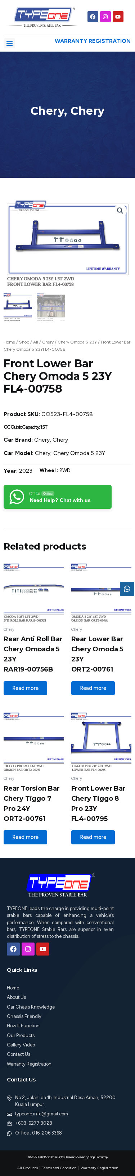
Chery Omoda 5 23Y (77, 342)
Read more (25, 688)
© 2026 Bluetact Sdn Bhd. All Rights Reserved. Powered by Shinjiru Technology (67, 1157)
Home (9, 342)
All (35, 342)
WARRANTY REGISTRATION (93, 41)
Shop (24, 342)
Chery (48, 342)
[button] (9, 43)
